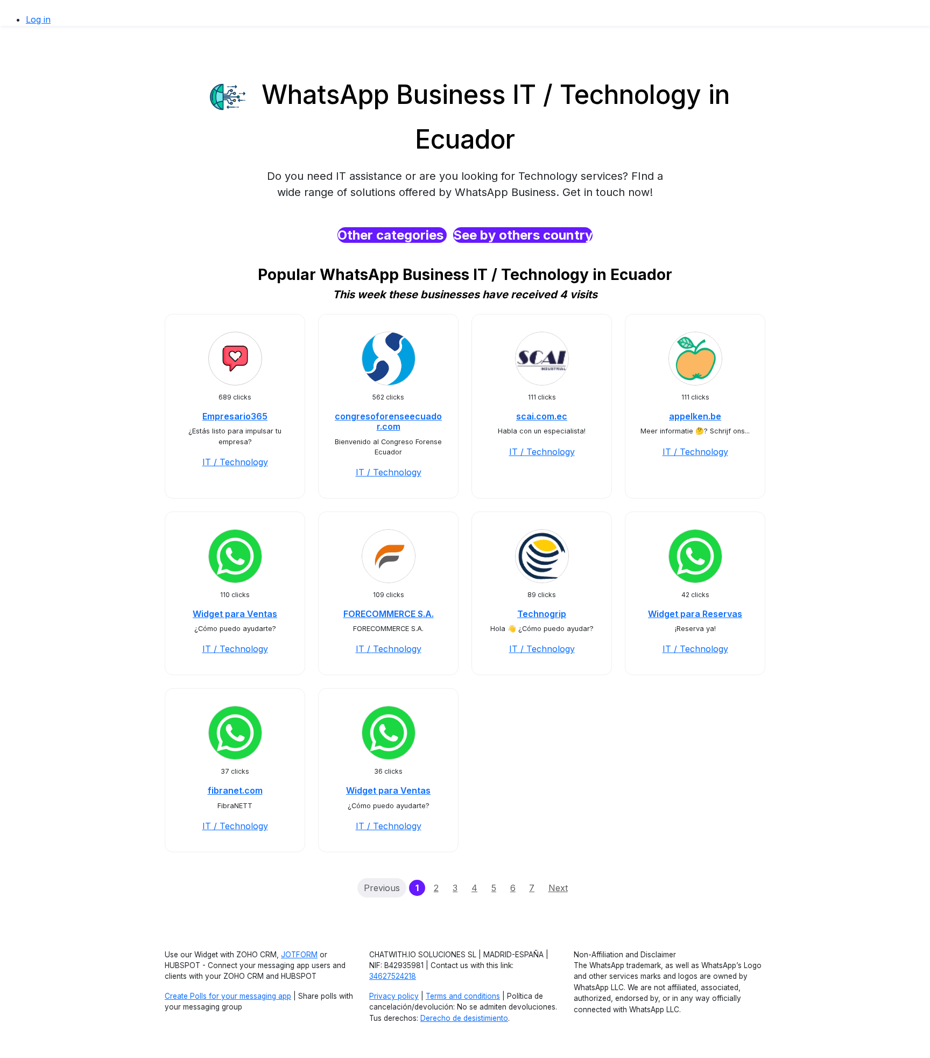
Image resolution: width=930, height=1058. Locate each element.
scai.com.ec (541, 416)
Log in (38, 19)
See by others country (523, 235)
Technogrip (541, 613)
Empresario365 (234, 416)
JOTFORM (299, 954)
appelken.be (695, 416)
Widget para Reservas (695, 613)
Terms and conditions (463, 996)
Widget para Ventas (235, 613)
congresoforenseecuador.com (388, 421)
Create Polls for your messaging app (228, 996)
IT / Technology (235, 462)
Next (558, 887)
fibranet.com (235, 790)
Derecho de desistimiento (464, 1018)
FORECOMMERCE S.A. (388, 613)
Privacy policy (394, 996)
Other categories (392, 235)
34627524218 (392, 976)
